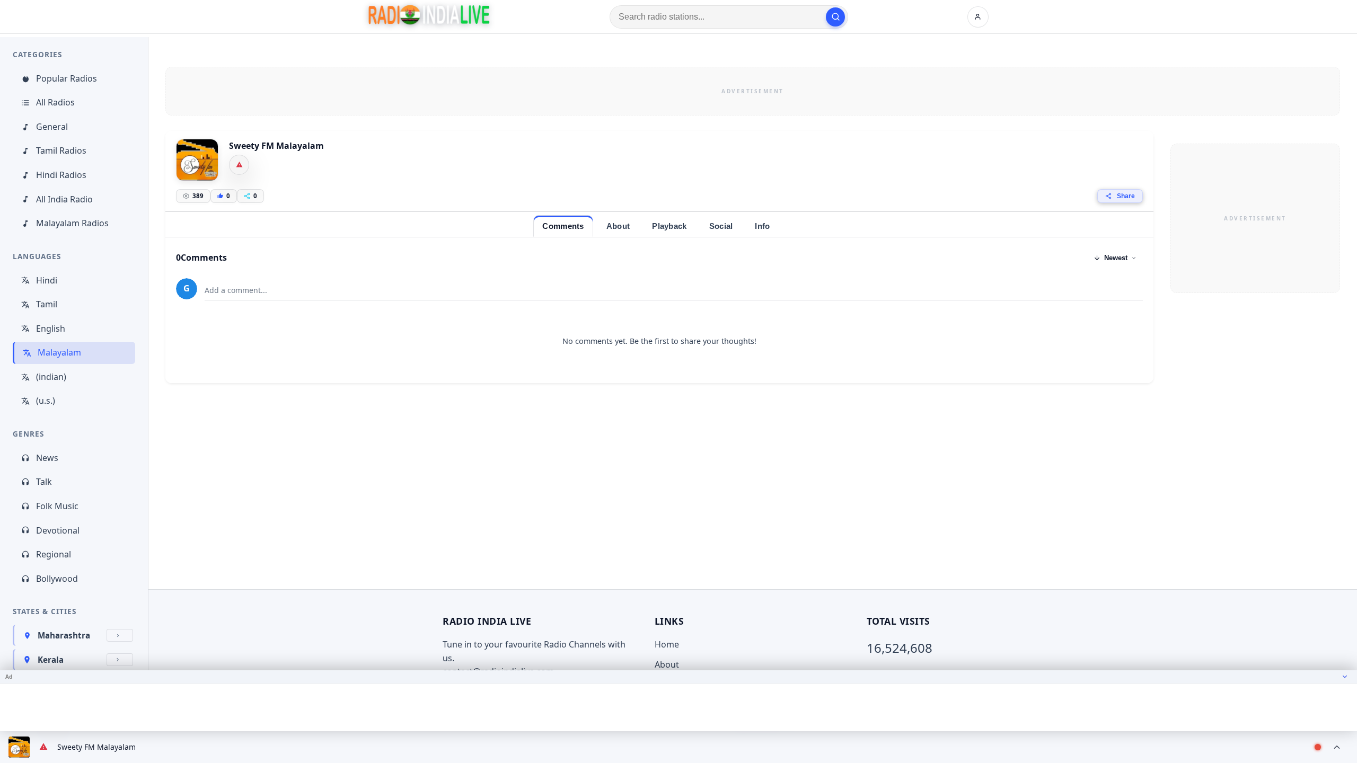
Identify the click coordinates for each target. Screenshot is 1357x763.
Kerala (51, 659)
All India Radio (64, 199)
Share (1126, 196)
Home (667, 644)
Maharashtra (64, 635)
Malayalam (59, 352)
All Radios (55, 102)
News (47, 458)
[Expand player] (1337, 747)
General (52, 126)
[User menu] (978, 17)
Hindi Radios (61, 175)
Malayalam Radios (72, 223)
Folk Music (57, 506)
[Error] (239, 165)
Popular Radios (66, 78)
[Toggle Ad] (1345, 676)
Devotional (58, 530)
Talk (44, 481)
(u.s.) (45, 400)
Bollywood (57, 578)
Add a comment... (236, 290)
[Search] (835, 16)
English (50, 328)
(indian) (51, 377)
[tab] (563, 226)
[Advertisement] (753, 91)
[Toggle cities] (120, 635)
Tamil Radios (61, 150)
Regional (53, 554)
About (667, 664)
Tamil (46, 304)
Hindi (46, 280)
